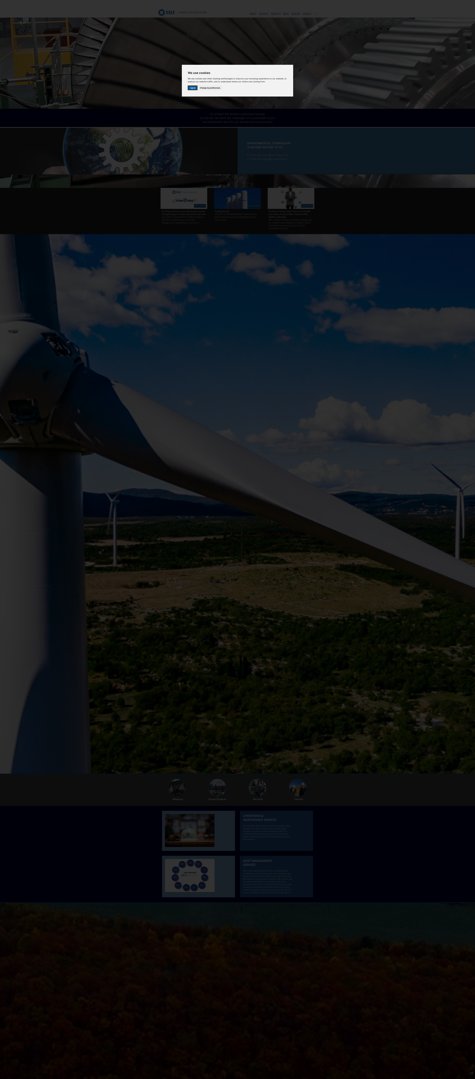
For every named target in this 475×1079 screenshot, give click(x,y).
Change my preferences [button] (210, 88)
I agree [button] (192, 88)
